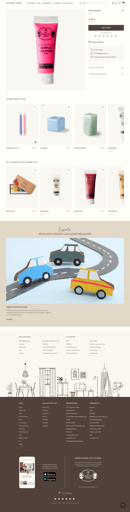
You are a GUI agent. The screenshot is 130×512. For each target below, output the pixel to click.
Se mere (9, 319)
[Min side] (116, 3)
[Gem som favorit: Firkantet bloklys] (103, 107)
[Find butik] (113, 3)
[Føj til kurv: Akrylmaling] (35, 214)
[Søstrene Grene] (14, 3)
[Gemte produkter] (119, 3)
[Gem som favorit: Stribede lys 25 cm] (35, 107)
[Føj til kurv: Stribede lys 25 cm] (35, 151)
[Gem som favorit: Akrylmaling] (122, 10)
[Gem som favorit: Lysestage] (69, 107)
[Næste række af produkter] (126, 123)
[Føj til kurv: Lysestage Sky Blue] (69, 151)
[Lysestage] (56, 124)
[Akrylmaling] (22, 187)
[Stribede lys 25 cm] (22, 124)
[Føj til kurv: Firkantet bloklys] (103, 151)
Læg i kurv (106, 28)
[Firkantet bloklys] (90, 124)
